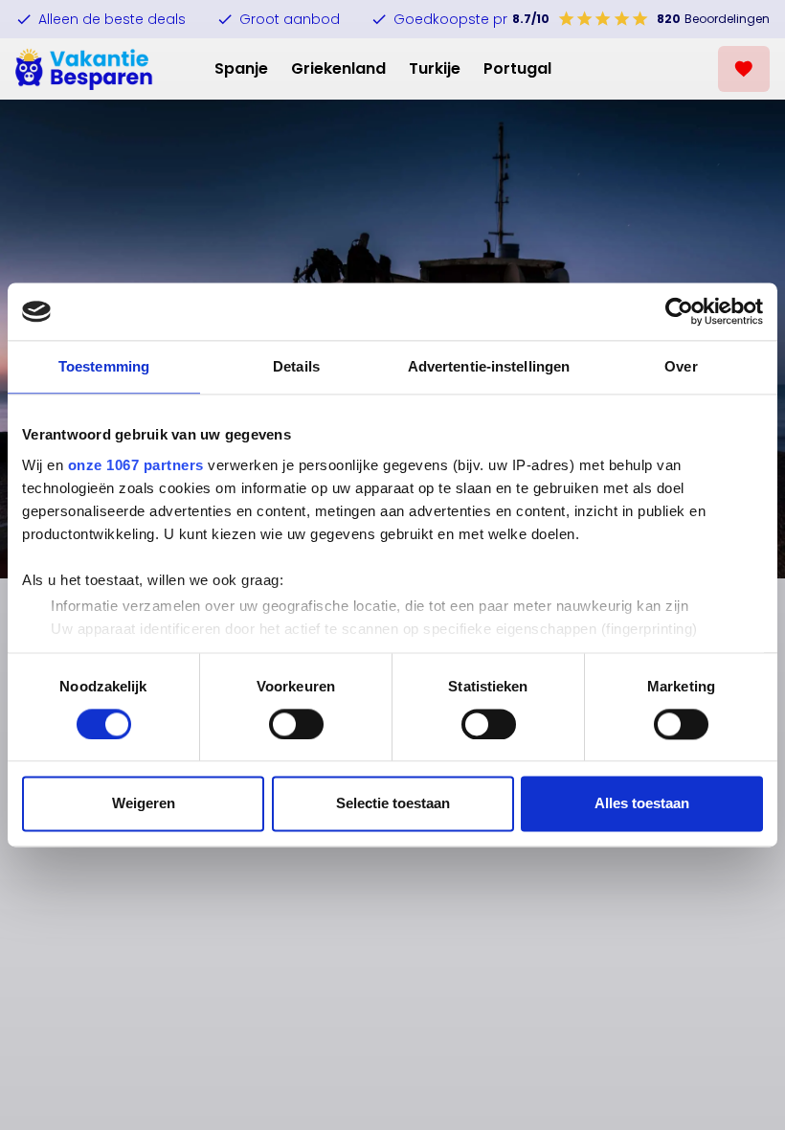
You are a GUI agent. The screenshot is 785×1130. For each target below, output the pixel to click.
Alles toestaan (641, 804)
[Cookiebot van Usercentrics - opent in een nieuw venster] (679, 311)
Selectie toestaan (393, 804)
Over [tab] (680, 366)
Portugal (517, 68)
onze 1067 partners (136, 465)
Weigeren (143, 804)
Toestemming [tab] (103, 366)
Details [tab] (296, 366)
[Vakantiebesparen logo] (84, 69)
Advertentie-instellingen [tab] (489, 366)
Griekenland (338, 68)
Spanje (241, 68)
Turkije (434, 68)
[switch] (296, 724)
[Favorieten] (744, 69)
